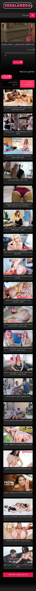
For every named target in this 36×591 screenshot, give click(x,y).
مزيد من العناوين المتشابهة (18, 575)
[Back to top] (29, 585)
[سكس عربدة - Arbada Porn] (18, 6)
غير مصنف (17, 62)
